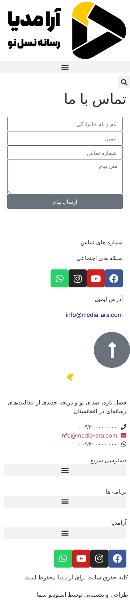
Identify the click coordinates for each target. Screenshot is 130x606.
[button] (65, 67)
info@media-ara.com (94, 314)
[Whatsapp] (60, 278)
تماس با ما (95, 98)
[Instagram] (78, 278)
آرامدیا (65, 577)
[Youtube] (96, 278)
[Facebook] (114, 278)
